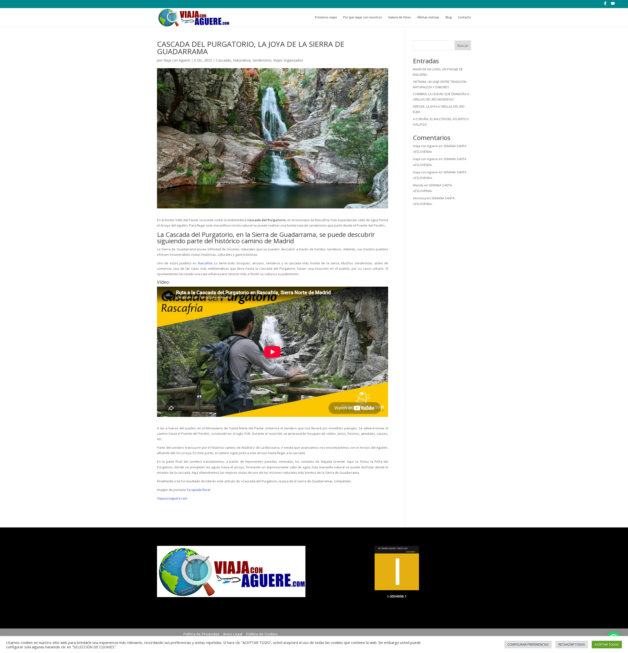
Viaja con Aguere (176, 60)
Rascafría (205, 263)
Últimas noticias (428, 17)
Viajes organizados (288, 60)
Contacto (464, 17)
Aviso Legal (232, 633)
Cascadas (223, 60)
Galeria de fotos (399, 17)
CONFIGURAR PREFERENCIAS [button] (528, 644)
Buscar (462, 45)
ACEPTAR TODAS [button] (607, 644)
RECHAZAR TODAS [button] (571, 644)
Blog (448, 17)
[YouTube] (613, 5)
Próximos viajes (326, 17)
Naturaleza (241, 60)
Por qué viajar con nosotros (362, 17)
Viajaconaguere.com (172, 498)
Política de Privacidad (201, 633)
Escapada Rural (198, 489)
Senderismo (261, 60)
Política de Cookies (262, 633)
